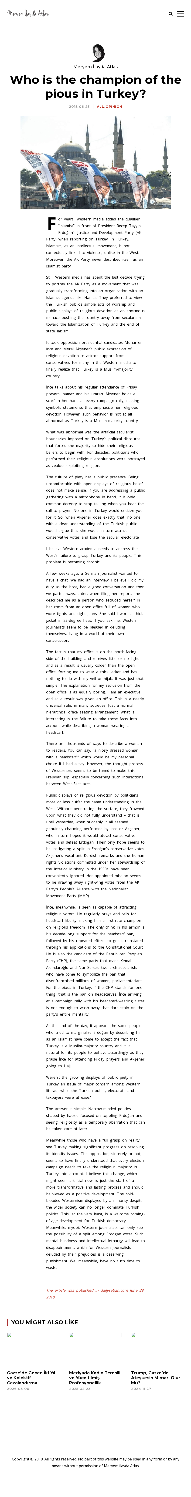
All (100, 107)
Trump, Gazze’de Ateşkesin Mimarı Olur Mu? (155, 1377)
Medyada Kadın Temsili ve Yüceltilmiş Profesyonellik (94, 1377)
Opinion (114, 107)
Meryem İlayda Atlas (95, 66)
